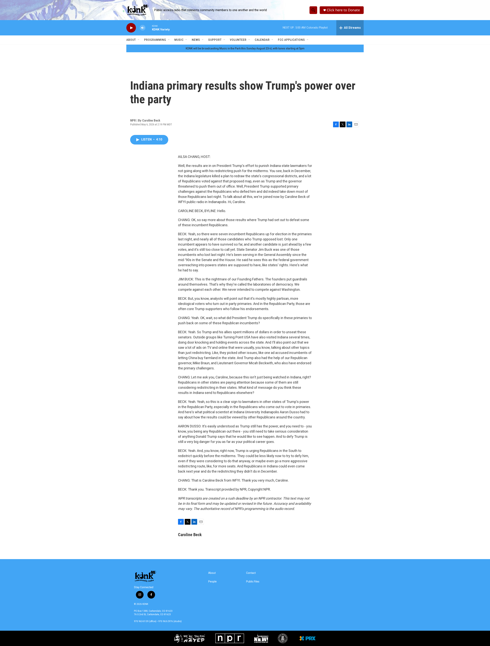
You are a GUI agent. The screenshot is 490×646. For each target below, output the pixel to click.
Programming (155, 39)
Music (179, 39)
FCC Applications (291, 39)
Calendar (262, 39)
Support (215, 39)
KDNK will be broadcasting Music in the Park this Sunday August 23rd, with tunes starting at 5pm (245, 48)
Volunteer (238, 39)
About (131, 39)
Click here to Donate (343, 10)
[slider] (148, 28)
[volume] (142, 28)
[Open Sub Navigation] (138, 39)
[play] (131, 28)
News (196, 39)
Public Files (252, 581)
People (212, 581)
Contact (251, 573)
